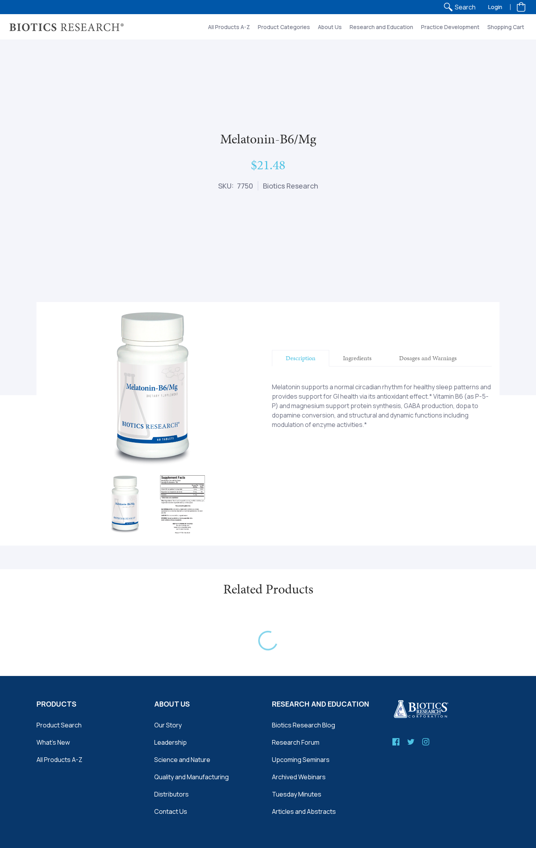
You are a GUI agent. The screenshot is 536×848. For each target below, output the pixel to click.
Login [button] (495, 7)
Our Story (168, 725)
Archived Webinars (299, 777)
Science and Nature (182, 759)
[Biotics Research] (67, 27)
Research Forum (295, 742)
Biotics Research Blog (303, 725)
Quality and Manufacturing (191, 777)
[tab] (300, 358)
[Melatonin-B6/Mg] (125, 504)
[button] (521, 7)
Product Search (59, 725)
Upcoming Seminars (301, 759)
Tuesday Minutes (296, 794)
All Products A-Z (59, 759)
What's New (53, 742)
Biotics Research (290, 185)
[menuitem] (459, 7)
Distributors (171, 794)
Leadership (170, 742)
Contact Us (170, 811)
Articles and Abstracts (304, 811)
